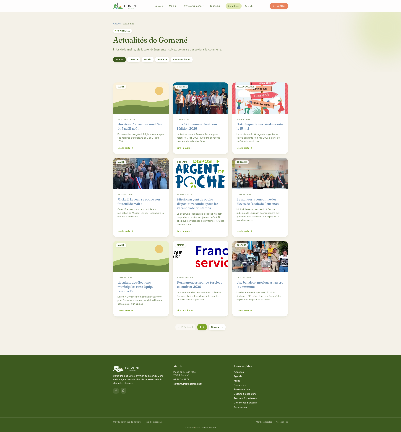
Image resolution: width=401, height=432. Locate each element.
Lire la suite (123, 148)
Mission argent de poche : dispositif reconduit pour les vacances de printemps (197, 203)
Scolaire (162, 59)
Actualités (233, 6)
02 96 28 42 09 (181, 379)
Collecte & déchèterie (245, 393)
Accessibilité (282, 422)
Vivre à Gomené (193, 6)
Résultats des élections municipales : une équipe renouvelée (135, 286)
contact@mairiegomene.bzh (187, 383)
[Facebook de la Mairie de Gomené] (116, 391)
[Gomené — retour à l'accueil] (125, 6)
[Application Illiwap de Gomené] (123, 391)
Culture (134, 59)
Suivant (215, 327)
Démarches (240, 385)
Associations (240, 407)
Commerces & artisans (245, 402)
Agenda (249, 6)
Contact (280, 6)
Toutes (119, 59)
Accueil (159, 6)
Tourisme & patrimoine (245, 398)
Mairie (172, 6)
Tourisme (215, 6)
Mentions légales (264, 422)
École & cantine (242, 389)
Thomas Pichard (208, 427)
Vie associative (181, 59)
